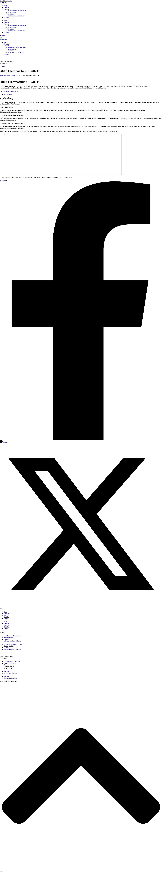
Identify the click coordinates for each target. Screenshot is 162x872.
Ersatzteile (11, 14)
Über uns (6, 7)
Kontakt (6, 618)
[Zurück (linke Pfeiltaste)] (1, 871)
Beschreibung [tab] (8, 94)
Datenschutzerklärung (10, 673)
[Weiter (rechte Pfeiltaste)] (2, 871)
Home (5, 5)
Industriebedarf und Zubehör (16, 16)
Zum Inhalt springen (6, 1)
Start (1, 75)
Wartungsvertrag (12, 12)
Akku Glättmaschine (14, 75)
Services (6, 9)
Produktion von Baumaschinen (17, 11)
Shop (5, 75)
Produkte (6, 17)
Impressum (7, 671)
